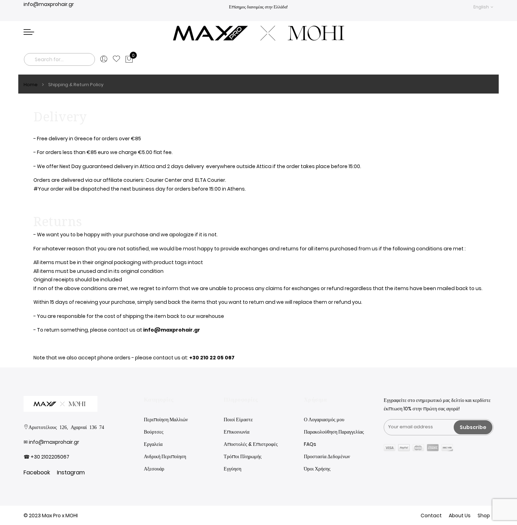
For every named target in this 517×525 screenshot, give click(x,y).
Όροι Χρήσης (317, 468)
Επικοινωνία (236, 431)
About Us (460, 515)
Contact (431, 515)
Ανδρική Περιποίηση (165, 456)
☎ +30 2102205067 (46, 456)
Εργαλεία (153, 444)
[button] (483, 7)
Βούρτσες (154, 431)
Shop (484, 515)
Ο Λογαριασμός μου (324, 419)
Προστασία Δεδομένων (327, 456)
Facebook (37, 472)
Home (31, 84)
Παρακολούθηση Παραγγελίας (334, 431)
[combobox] (59, 59)
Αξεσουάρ (154, 468)
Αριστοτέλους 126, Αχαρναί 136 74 (66, 426)
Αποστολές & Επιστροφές (251, 444)
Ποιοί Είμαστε (238, 419)
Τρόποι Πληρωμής (243, 456)
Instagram (71, 472)
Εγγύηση (232, 468)
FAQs (310, 444)
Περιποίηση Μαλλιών (166, 419)
